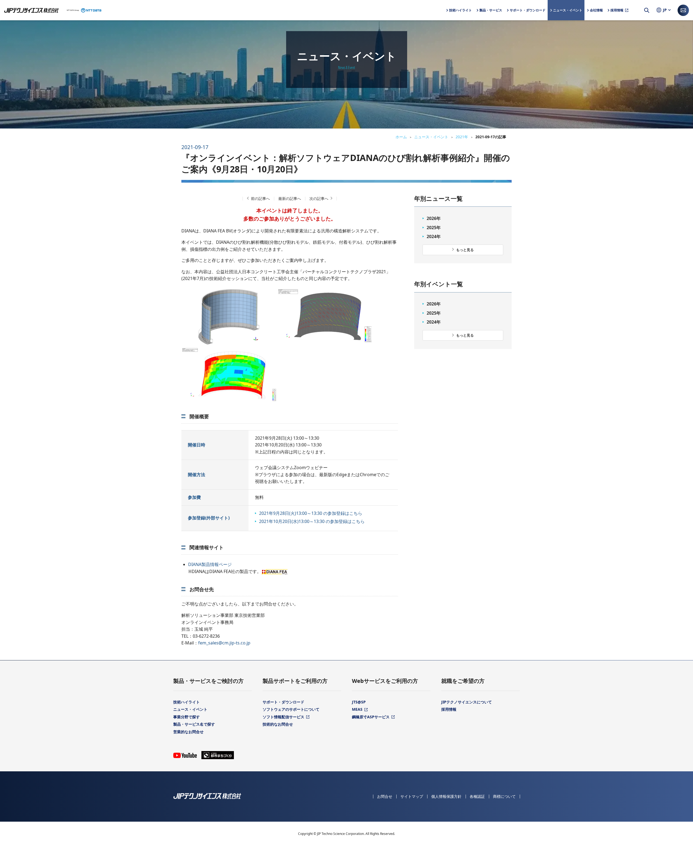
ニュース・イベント (431, 136)
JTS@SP (359, 702)
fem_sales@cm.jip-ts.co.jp (224, 643)
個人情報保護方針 (446, 796)
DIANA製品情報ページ (210, 564)
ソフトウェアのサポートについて (291, 709)
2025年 (434, 228)
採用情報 (448, 709)
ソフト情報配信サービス (283, 716)
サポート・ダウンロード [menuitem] (527, 14)
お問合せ (384, 796)
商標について (504, 796)
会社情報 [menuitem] (596, 14)
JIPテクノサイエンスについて (466, 702)
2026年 (434, 218)
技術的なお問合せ (278, 724)
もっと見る (465, 249)
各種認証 (477, 796)
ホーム (401, 136)
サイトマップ (411, 796)
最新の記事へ (289, 198)
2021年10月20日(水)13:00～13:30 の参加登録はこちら (312, 521)
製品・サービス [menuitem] (490, 14)
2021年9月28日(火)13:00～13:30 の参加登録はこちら (310, 513)
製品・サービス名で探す (194, 724)
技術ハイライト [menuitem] (460, 10)
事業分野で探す (186, 716)
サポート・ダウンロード (283, 702)
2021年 (462, 136)
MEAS (357, 709)
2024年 (434, 236)
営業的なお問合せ (188, 731)
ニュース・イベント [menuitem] (567, 10)
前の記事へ (260, 198)
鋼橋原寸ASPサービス (371, 716)
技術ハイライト (186, 702)
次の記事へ (318, 198)
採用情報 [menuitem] (616, 10)
